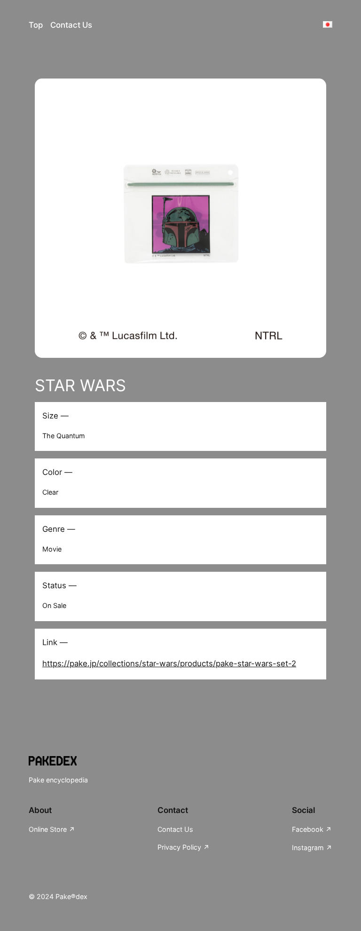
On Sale (54, 605)
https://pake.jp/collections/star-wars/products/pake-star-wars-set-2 (169, 663)
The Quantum (63, 436)
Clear (50, 492)
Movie (52, 549)
